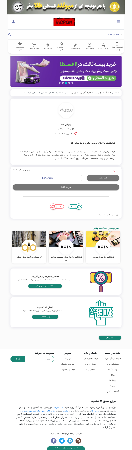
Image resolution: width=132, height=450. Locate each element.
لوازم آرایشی (85, 93)
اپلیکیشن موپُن (112, 364)
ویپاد (22, 411)
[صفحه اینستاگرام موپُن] (78, 441)
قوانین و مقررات (68, 369)
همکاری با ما (90, 364)
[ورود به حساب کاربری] (13, 22)
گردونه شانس (113, 391)
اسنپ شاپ (51, 411)
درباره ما (67, 358)
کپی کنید (103, 178)
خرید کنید (66, 187)
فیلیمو (65, 411)
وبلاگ (112, 375)
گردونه (113, 386)
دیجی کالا (95, 411)
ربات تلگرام (113, 369)
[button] (72, 83)
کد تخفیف (58, 407)
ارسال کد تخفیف (45, 317)
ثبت (18, 359)
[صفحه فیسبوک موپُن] (54, 441)
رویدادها (112, 380)
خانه (117, 93)
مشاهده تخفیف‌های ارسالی (45, 286)
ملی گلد (36, 411)
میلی (43, 411)
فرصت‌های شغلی (90, 358)
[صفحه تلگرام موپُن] (70, 441)
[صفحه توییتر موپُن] (62, 441)
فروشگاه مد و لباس (103, 93)
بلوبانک (29, 411)
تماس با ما (90, 369)
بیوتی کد (72, 93)
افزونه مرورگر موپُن (113, 358)
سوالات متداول (67, 364)
